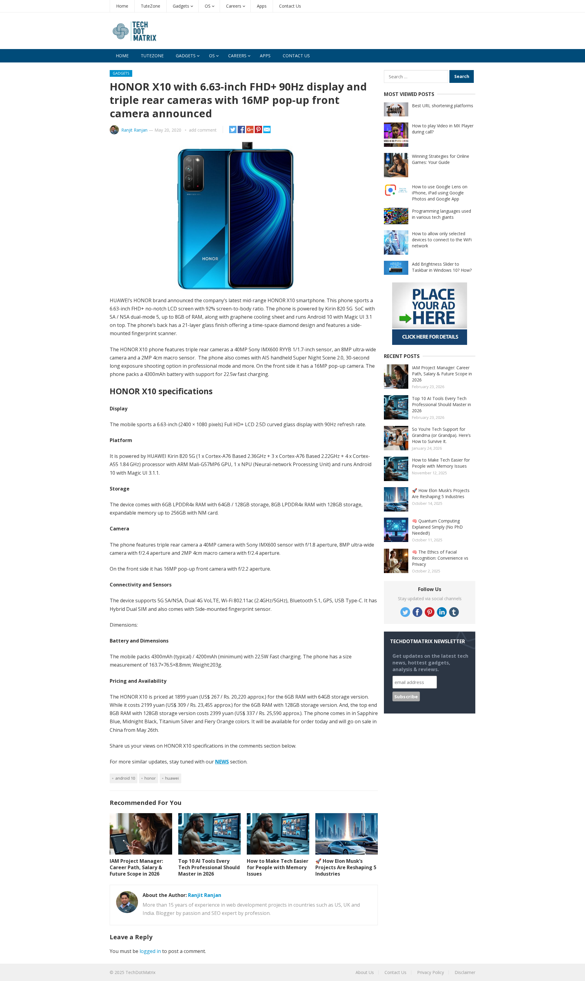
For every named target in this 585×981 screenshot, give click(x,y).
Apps (262, 6)
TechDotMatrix (140, 972)
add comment (203, 130)
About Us (365, 972)
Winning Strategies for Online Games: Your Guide (440, 159)
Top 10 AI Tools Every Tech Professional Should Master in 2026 (209, 867)
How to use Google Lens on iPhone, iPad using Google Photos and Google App (439, 193)
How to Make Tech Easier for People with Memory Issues (277, 867)
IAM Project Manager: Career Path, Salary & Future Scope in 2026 (136, 867)
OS (208, 6)
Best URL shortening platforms (442, 105)
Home (122, 6)
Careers (233, 6)
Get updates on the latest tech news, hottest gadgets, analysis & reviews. (430, 663)
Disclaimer (465, 972)
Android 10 (125, 778)
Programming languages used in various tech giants (441, 214)
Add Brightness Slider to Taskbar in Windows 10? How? (442, 267)
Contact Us (290, 6)
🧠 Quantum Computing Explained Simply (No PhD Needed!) (437, 527)
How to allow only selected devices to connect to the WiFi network (442, 240)
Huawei (172, 778)
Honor (150, 778)
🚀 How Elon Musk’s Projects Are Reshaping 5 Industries (345, 867)
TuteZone (150, 6)
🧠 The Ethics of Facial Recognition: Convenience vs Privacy (440, 558)
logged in (150, 951)
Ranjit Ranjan (134, 130)
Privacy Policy (430, 972)
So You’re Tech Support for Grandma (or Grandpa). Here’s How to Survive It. (441, 435)
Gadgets (181, 6)
